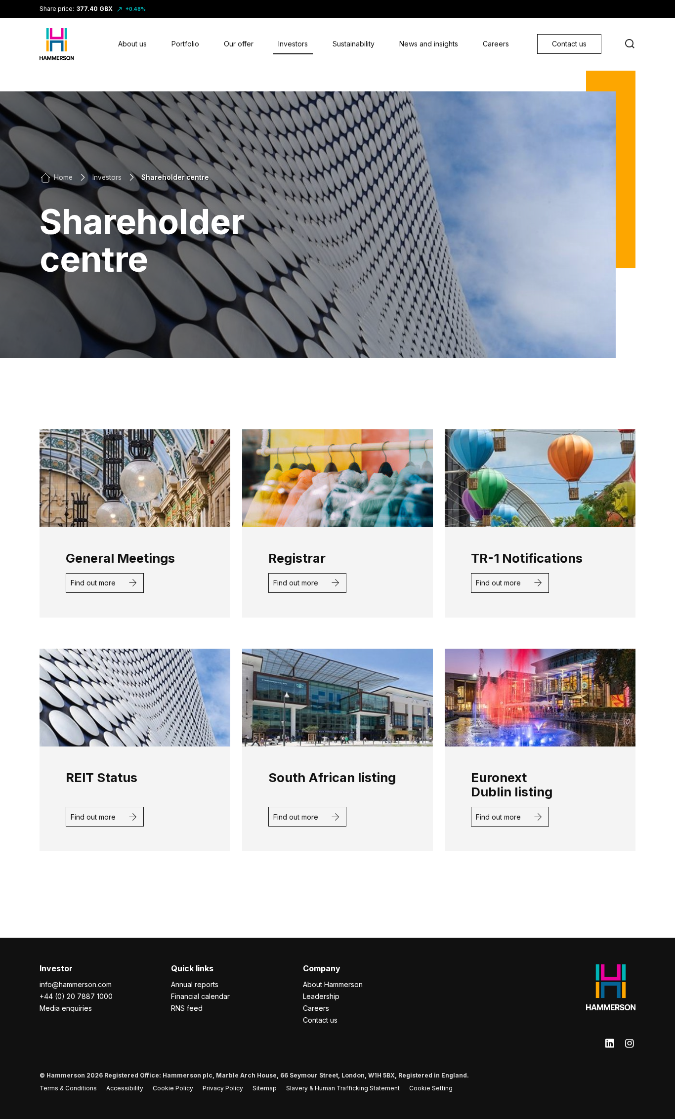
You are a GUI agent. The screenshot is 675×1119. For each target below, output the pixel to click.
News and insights (428, 44)
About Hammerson (333, 984)
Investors (293, 44)
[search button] (629, 44)
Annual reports (194, 984)
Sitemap (265, 1088)
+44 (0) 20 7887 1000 (76, 996)
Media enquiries (66, 1008)
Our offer (238, 44)
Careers (496, 44)
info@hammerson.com (76, 984)
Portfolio (185, 44)
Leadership (321, 996)
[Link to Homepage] (57, 44)
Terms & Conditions (68, 1088)
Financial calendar (200, 996)
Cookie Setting (431, 1088)
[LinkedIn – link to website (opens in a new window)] (610, 1043)
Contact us (320, 1020)
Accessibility (124, 1088)
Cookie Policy (173, 1088)
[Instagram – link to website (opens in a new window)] (629, 1043)
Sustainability (354, 44)
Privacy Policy (223, 1088)
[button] (105, 583)
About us (132, 44)
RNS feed (187, 1008)
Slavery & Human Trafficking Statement (343, 1088)
